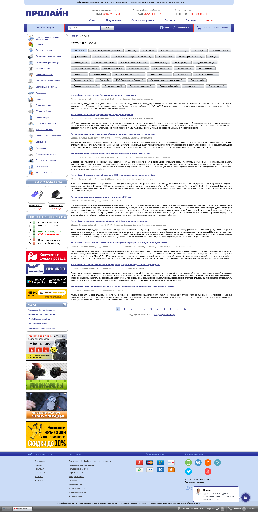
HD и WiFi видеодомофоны (39, 319)
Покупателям (113, 20)
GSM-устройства (43, 111)
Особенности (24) (220, 50)
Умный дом (41, 148)
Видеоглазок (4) (184, 68)
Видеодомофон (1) (82, 80)
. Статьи (127, 157)
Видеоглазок (161, 225)
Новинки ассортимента (37, 324)
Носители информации (46, 123)
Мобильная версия (188, 462)
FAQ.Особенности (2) (159, 74)
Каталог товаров (45, 27)
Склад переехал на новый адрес (41, 328)
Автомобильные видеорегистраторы (141, 247)
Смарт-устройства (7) (104, 62)
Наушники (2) (182, 74)
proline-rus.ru (192, 14)
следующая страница (164, 314)
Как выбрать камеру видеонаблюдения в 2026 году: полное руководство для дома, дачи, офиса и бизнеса (122, 286)
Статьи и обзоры (42, 473)
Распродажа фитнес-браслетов (41, 310)
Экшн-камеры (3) (100, 74)
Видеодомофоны (163, 157)
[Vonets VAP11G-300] (37, 194)
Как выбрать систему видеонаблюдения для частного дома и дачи (103, 95)
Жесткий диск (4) (161, 68)
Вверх (8, 509)
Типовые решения (44, 50)
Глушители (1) (197, 80)
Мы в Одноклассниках (208, 462)
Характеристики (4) (137, 68)
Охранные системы (44, 75)
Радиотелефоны (43, 105)
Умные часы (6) (160, 62)
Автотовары (41, 93)
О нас (92, 20)
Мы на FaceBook (217, 471)
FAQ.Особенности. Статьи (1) (129, 80)
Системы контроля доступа (48, 62)
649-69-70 (106, 14)
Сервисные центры (77, 473)
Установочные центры (78, 469)
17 (185, 309)
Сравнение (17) (80, 56)
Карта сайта (40, 480)
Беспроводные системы (46, 87)
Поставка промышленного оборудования (47, 38)
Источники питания (44, 130)
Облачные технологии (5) (85, 68)
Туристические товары (46, 160)
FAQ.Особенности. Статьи (117, 138)
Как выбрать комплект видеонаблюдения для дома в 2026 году (101, 197)
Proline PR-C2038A (58, 205)
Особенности (108, 201)
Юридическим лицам (77, 492)
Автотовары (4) (205, 68)
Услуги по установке (77, 488)
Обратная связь (24, 509)
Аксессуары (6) (181, 62)
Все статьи (79, 50)
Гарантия (73, 480)
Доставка (170, 20)
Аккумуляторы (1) (193, 86)
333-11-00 (147, 14)
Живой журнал (217, 462)
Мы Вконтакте (198, 462)
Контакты (190, 20)
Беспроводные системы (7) (133, 62)
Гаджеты (39, 99)
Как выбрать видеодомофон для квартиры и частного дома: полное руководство (110, 153)
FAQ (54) (132, 50)
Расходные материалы (46, 154)
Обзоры (74, 99)
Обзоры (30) (199, 50)
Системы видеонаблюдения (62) (106, 50)
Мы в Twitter (188, 471)
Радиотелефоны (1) (113, 86)
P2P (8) (213, 56)
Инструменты (42, 166)
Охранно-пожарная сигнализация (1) (166, 80)
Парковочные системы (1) (85, 86)
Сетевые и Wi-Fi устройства (48, 136)
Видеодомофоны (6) (205, 62)
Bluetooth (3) (79, 74)
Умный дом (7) (80, 62)
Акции (209, 20)
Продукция (39, 469)
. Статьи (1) (103, 80)
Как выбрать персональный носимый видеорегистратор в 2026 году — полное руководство (115, 264)
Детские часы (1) (216, 86)
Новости (32, 304)
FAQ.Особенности (113, 157)
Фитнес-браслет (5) (113, 68)
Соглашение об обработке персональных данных (90, 461)
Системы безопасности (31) (173, 50)
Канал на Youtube (208, 471)
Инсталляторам (75, 484)
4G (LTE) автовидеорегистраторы (42, 315)
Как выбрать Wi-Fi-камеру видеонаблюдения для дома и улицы (102, 114)
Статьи (126, 179)
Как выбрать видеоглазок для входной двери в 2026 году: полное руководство (109, 221)
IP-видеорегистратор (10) (190, 56)
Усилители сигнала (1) (206, 74)
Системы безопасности (142, 99)
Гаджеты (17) (101, 56)
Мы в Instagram (198, 471)
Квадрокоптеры (43, 68)
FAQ (98, 201)
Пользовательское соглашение (82, 465)
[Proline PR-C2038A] (57, 194)
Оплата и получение (142, 20)
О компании (40, 461)
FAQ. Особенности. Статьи (117, 99)
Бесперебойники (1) (169, 86)
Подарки (39, 44)
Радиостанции (42, 117)
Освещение (41, 142)
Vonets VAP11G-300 (38, 205)
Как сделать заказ (76, 477)
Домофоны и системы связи (48, 81)
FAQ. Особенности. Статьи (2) (128, 74)
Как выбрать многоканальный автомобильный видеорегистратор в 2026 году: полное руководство (119, 243)
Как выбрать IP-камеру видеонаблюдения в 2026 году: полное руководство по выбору (113, 175)
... (178, 309)
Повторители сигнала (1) (141, 86)
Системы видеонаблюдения (48, 56)
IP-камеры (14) (165, 56)
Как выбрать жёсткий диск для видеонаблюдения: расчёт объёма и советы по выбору (113, 134)
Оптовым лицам (75, 496)
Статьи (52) (148, 50)
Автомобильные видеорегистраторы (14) (132, 56)
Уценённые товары (44, 172)
